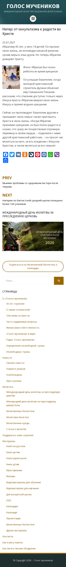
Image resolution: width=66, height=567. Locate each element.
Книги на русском (15, 446)
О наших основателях (18, 309)
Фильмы (10, 476)
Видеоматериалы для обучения (23, 482)
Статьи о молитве (16, 429)
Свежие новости (15, 362)
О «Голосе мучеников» (14, 298)
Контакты (7, 536)
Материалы (8, 441)
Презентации (13, 518)
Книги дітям (12, 464)
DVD (8, 500)
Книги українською (16, 458)
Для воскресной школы (19, 494)
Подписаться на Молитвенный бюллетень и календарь (33, 266)
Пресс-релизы (13, 380)
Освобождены (14, 374)
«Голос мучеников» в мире (20, 333)
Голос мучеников (33, 6)
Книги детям (13, 452)
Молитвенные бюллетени (20, 411)
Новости (7, 357)
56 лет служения (15, 303)
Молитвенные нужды (17, 423)
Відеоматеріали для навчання (22, 488)
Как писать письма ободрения (19, 548)
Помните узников (15, 368)
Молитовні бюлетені (17, 417)
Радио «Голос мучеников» (20, 339)
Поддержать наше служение (17, 435)
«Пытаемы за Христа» (18, 315)
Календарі (11, 512)
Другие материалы (16, 530)
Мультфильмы (14, 470)
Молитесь (7, 386)
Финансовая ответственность (22, 327)
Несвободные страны (18, 351)
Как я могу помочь (12, 542)
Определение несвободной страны (25, 345)
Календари (12, 506)
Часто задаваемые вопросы (21, 321)
